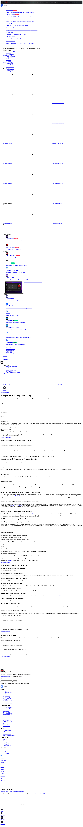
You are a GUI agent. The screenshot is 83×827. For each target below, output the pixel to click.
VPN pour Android (7, 712)
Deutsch (2, 762)
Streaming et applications (8, 62)
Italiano (2, 771)
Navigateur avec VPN (7, 714)
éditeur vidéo (10, 560)
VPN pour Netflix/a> (10, 64)
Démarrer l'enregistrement (6, 429)
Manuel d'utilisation (7, 732)
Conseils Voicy (6, 724)
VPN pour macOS (7, 708)
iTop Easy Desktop (7, 693)
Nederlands (3, 776)
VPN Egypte (8, 61)
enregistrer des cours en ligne (36, 513)
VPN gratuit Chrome (7, 713)
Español (2, 767)
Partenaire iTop (6, 744)
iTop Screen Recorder (35, 528)
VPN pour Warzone (10, 69)
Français (2, 769)
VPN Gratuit (8, 53)
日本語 (2, 773)
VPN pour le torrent (10, 67)
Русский (2, 782)
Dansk (2, 764)
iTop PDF (5, 699)
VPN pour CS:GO (9, 72)
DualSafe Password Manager (9, 700)
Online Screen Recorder (8, 702)
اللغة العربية (3, 760)
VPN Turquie (8, 58)
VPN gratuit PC (6, 709)
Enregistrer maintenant (5, 546)
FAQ (4, 373)
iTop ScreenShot (6, 696)
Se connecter (5, 359)
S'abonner (15, 681)
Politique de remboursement (6, 791)
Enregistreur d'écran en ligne (11, 366)
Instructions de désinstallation (9, 735)
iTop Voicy (5, 694)
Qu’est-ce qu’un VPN (10, 51)
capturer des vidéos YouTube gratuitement (17, 495)
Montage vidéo (6, 367)
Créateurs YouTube (7, 745)
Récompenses (6, 743)
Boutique (5, 356)
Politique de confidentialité (17, 791)
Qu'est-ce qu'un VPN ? (8, 720)
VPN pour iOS (6, 711)
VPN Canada (8, 60)
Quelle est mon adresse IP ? (8, 721)
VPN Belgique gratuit (10, 56)
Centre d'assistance (7, 730)
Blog (4, 369)
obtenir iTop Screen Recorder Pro (25, 600)
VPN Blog (5, 722)
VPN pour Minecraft (10, 71)
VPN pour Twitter (9, 63)
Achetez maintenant (5, 392)
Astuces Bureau (6, 723)
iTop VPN (5, 691)
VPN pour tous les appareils (9, 715)
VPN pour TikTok (9, 65)
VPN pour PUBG (9, 70)
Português (3, 780)
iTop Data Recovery (7, 697)
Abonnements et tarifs (7, 703)
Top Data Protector (7, 698)
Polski (2, 778)
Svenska (2, 785)
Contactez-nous (6, 740)
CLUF (24, 791)
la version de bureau (59, 595)
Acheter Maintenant (38, 282)
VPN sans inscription (10, 54)
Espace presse (6, 742)
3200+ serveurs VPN (7, 55)
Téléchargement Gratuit (29, 282)
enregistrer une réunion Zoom (16, 505)
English (2, 758)
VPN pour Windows (7, 707)
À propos (5, 739)
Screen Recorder (6, 726)
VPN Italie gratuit (9, 57)
